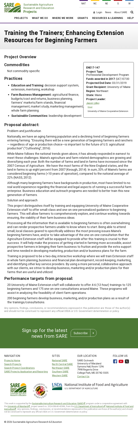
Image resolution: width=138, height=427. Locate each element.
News (108, 12)
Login (99, 12)
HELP (130, 18)
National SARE (59, 360)
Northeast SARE (61, 367)
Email (90, 107)
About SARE (120, 12)
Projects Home (12, 360)
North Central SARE (62, 364)
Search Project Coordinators (19, 367)
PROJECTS (21, 18)
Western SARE (60, 375)
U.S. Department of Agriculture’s (89, 406)
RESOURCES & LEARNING (107, 18)
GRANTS (82, 18)
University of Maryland (18, 406)
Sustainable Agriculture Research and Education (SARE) (57, 403)
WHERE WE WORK (62, 18)
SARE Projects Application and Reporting (26, 371)
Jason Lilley (92, 103)
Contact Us (83, 376)
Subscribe (81, 333)
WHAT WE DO (40, 18)
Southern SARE (60, 371)
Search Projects (12, 364)
